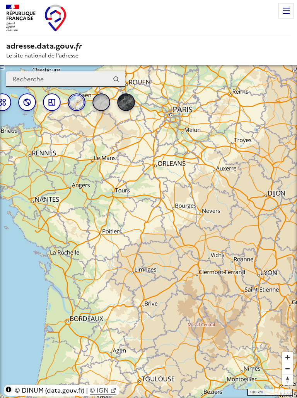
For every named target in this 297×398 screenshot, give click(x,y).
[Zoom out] (287, 368)
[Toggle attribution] (8, 389)
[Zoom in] (287, 357)
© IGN (99, 390)
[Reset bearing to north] (287, 379)
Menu (286, 11)
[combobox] (65, 79)
